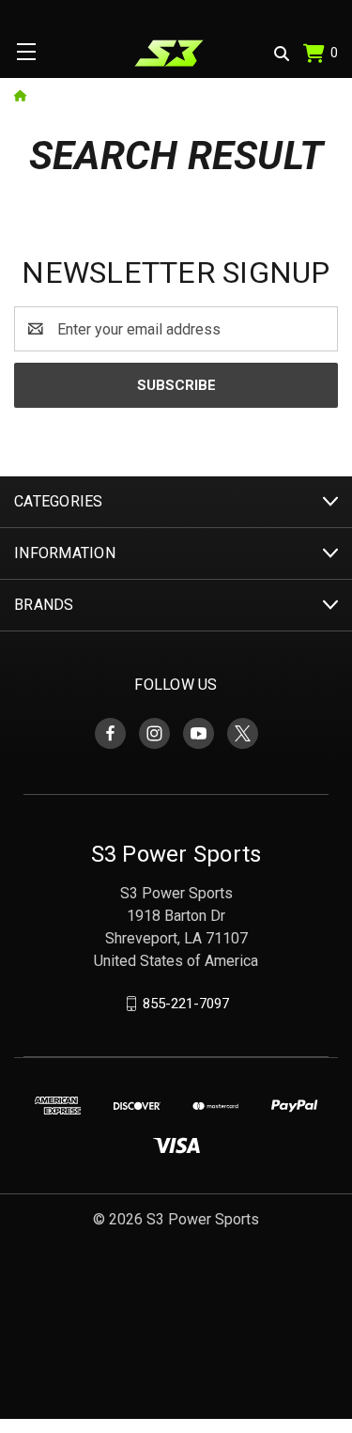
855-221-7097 (186, 1003)
